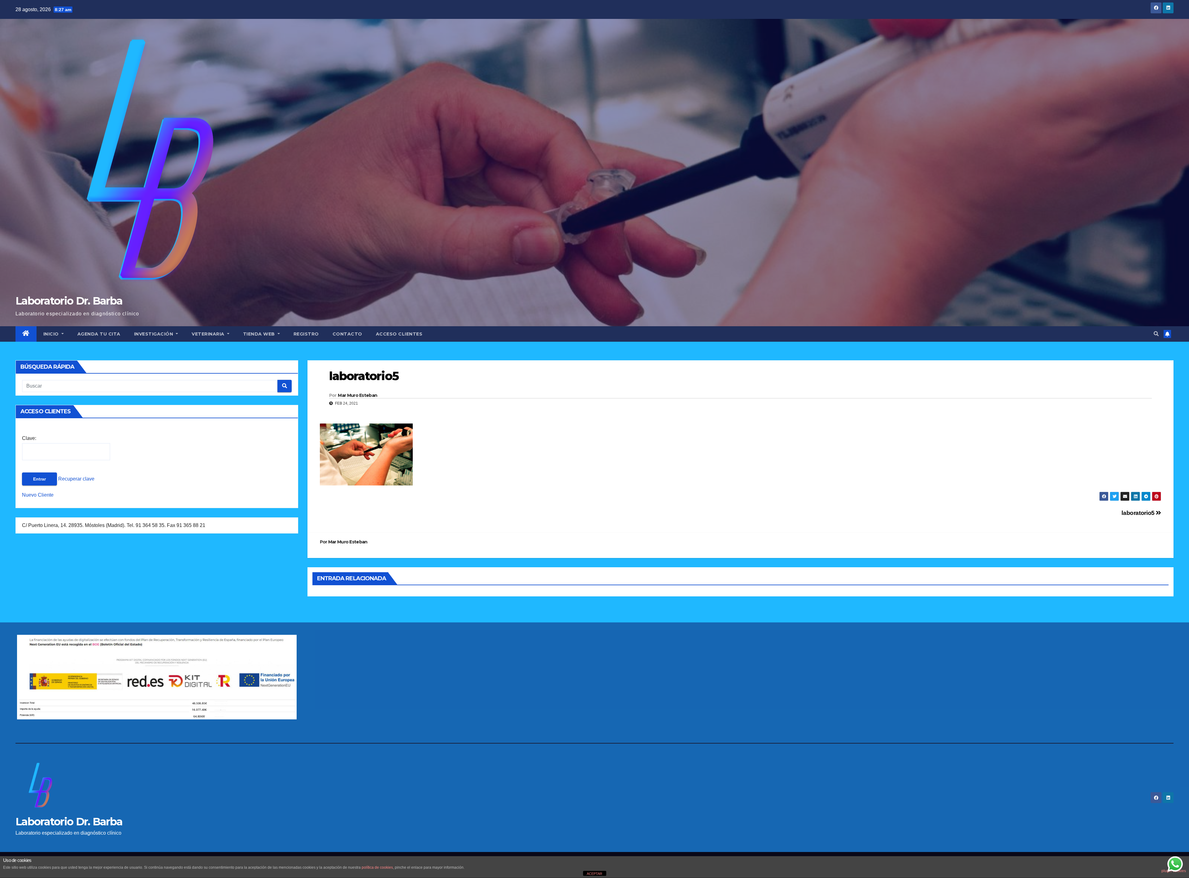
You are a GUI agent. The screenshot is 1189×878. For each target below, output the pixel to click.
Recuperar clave (75, 478)
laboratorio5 (1138, 513)
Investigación (154, 334)
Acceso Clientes (399, 334)
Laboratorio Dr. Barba (68, 300)
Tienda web (260, 334)
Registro (306, 334)
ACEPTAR (594, 874)
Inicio (51, 334)
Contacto (347, 334)
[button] (1156, 333)
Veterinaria (209, 334)
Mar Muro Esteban (357, 395)
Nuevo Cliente (38, 495)
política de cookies (377, 867)
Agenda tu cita (98, 334)
